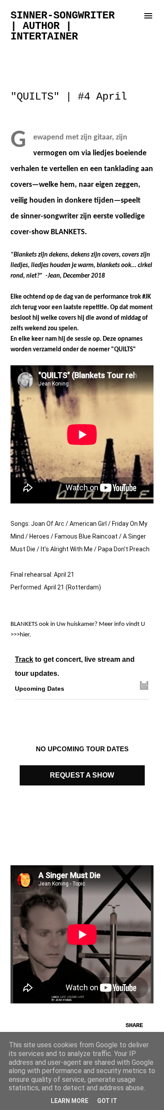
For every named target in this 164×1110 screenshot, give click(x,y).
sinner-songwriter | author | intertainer (62, 26)
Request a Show (82, 775)
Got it (107, 1100)
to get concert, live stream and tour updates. (75, 666)
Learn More (69, 1100)
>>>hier (19, 635)
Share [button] (134, 1025)
